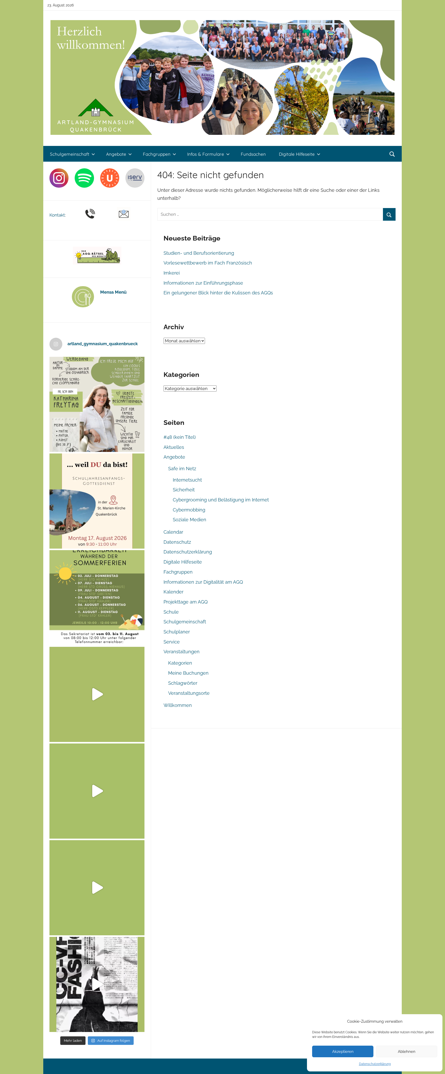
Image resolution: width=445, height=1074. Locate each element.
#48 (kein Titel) (180, 437)
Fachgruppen (156, 154)
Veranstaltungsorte (189, 693)
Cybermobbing (189, 510)
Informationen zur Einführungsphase (203, 283)
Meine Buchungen (188, 673)
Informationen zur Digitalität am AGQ (203, 582)
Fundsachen (253, 154)
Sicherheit (184, 489)
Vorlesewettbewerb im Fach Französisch (208, 263)
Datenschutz (177, 542)
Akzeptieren (343, 1051)
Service (172, 642)
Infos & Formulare (205, 154)
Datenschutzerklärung (375, 1064)
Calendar (173, 532)
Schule (171, 612)
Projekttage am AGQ (186, 602)
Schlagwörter (182, 683)
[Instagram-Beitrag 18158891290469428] (96, 597)
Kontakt (57, 215)
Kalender (173, 591)
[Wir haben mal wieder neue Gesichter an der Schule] (96, 404)
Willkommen (178, 705)
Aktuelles (174, 447)
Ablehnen (406, 1051)
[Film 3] (96, 887)
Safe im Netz (182, 468)
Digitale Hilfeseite (297, 154)
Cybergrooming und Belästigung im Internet (221, 499)
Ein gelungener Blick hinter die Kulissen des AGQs (218, 292)
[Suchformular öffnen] (392, 154)
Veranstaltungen (182, 651)
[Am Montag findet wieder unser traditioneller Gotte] (96, 501)
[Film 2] (96, 984)
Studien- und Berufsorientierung (199, 253)
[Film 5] (96, 694)
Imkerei (172, 273)
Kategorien (180, 663)
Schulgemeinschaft (69, 154)
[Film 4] (96, 791)
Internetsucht (187, 480)
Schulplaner (177, 631)
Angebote (116, 154)
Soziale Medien (189, 519)
